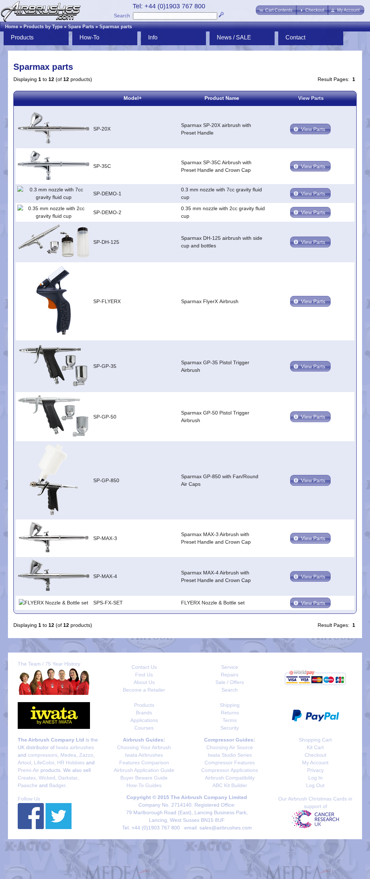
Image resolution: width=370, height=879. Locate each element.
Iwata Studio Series (230, 755)
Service (229, 667)
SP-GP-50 (104, 417)
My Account (315, 762)
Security (229, 728)
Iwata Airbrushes (144, 755)
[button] (276, 10)
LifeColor (44, 762)
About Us (144, 682)
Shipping (230, 705)
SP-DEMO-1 (107, 193)
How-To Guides (144, 785)
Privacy (315, 770)
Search (122, 15)
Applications (144, 720)
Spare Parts (81, 26)
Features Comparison (144, 762)
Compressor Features (230, 762)
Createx (27, 778)
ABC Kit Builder (229, 785)
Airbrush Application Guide (144, 770)
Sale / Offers (229, 682)
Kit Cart (315, 747)
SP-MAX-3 (105, 538)
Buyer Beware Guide (144, 778)
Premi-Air (28, 770)
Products (144, 705)
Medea (68, 755)
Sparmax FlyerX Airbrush (209, 301)
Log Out (315, 785)
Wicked (47, 778)
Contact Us (144, 667)
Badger (57, 785)
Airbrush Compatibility (230, 778)
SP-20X (102, 129)
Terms (230, 720)
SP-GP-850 (106, 480)
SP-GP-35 (104, 366)
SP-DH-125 (106, 242)
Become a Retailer (144, 690)
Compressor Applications (229, 770)
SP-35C (102, 166)
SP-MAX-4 (105, 576)
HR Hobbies (71, 762)
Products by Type (43, 26)
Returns (230, 712)
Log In (315, 778)
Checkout (315, 755)
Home (11, 26)
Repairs (229, 675)
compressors (42, 755)
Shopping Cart (315, 740)
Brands (144, 712)
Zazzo (86, 755)
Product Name (222, 98)
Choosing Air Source (229, 747)
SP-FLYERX (107, 301)
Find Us (144, 675)
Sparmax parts (115, 26)
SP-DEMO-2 (107, 212)
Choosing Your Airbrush (144, 747)
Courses (144, 728)
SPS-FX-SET (108, 603)
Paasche (28, 785)
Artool (24, 762)
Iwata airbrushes (75, 747)
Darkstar (67, 778)
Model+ (133, 98)
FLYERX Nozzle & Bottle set (213, 603)
